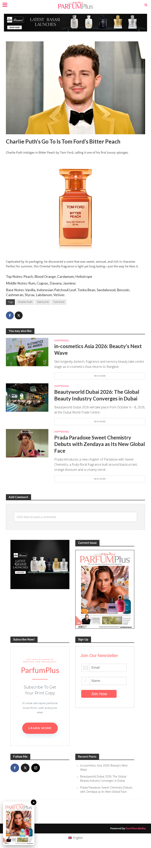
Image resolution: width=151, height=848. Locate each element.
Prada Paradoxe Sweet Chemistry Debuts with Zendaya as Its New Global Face (99, 444)
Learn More (40, 728)
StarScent (43, 302)
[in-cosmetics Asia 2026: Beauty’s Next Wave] (27, 351)
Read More (100, 375)
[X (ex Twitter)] (25, 768)
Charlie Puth (25, 302)
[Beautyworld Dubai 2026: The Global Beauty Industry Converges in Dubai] (27, 397)
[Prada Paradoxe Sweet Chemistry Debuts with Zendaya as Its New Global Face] (27, 443)
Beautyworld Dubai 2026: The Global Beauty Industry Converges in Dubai (96, 395)
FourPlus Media (135, 828)
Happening (61, 340)
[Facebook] (14, 768)
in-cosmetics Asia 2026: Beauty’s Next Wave (98, 349)
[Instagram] (35, 768)
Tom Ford (58, 302)
